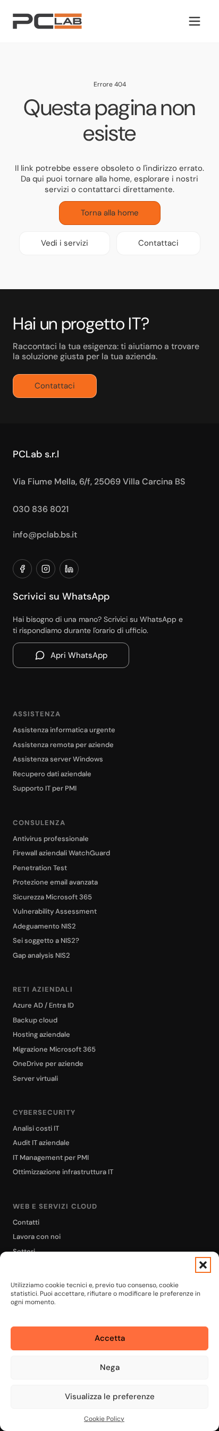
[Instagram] (45, 568)
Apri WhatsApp (78, 655)
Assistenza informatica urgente (64, 729)
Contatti (26, 1222)
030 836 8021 (41, 509)
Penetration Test (40, 867)
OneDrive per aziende (48, 1063)
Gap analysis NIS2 (41, 955)
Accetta (110, 1338)
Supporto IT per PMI (45, 788)
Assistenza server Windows (58, 759)
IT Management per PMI (51, 1157)
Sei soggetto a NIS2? (46, 940)
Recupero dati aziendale (52, 773)
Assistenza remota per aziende (63, 744)
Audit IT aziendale (41, 1142)
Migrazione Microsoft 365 (54, 1049)
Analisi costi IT (36, 1128)
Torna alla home (110, 212)
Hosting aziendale (41, 1034)
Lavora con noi (37, 1236)
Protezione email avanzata (55, 882)
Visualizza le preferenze (110, 1396)
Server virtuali (35, 1078)
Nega (110, 1367)
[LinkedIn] (69, 568)
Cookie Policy (104, 1419)
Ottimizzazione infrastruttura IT (63, 1171)
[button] (203, 1265)
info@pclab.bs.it (45, 534)
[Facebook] (22, 568)
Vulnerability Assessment (55, 911)
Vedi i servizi (64, 243)
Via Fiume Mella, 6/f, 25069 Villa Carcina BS (99, 481)
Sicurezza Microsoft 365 (52, 896)
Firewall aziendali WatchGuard (61, 852)
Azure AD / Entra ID (43, 1005)
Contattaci (158, 243)
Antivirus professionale (51, 838)
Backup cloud (35, 1020)
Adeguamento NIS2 (44, 926)
